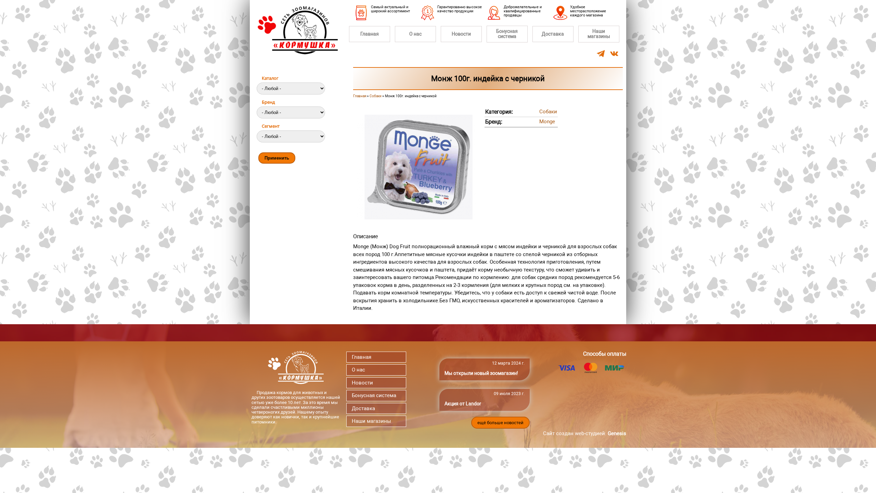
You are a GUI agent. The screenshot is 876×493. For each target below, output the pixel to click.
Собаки (376, 96)
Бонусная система (507, 33)
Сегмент (271, 126)
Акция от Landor (463, 403)
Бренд (268, 102)
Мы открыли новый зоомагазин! (481, 373)
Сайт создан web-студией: (584, 433)
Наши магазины (599, 33)
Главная (369, 34)
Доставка (553, 34)
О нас (415, 34)
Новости (461, 34)
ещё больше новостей (500, 422)
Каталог (270, 78)
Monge (547, 121)
